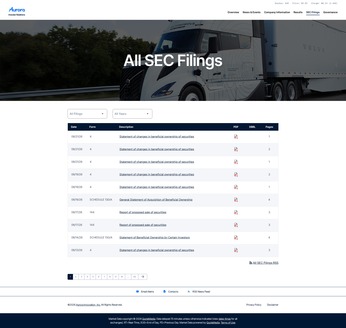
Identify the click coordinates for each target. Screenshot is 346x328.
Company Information (277, 12)
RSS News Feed (198, 291)
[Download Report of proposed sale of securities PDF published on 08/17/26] (236, 212)
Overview (233, 12)
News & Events (252, 12)
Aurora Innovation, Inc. (88, 304)
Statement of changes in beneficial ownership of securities (156, 136)
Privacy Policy (253, 304)
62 (135, 276)
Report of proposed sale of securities (142, 212)
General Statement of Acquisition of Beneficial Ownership (155, 199)
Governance (330, 12)
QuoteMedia (148, 318)
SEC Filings (313, 12)
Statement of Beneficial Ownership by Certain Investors (154, 237)
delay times (225, 318)
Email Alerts (145, 291)
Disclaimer (272, 304)
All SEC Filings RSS (263, 263)
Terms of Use (228, 322)
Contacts (170, 291)
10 (123, 276)
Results (298, 12)
